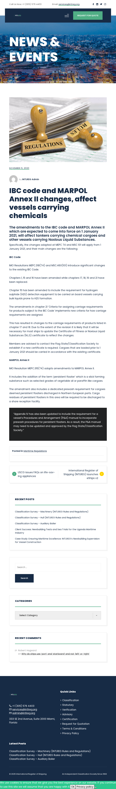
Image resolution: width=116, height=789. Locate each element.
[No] (95, 787)
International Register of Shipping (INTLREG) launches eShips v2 (81, 474)
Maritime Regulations (35, 451)
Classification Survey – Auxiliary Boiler (35, 523)
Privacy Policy (70, 733)
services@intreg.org (69, 4)
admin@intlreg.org (23, 713)
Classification (70, 700)
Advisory (67, 714)
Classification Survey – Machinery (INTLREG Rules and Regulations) (51, 511)
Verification (69, 709)
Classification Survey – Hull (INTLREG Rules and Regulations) (48, 517)
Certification (70, 719)
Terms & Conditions (74, 728)
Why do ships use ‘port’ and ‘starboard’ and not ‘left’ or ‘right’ (56, 653)
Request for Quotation (76, 724)
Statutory (68, 705)
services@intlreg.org (24, 709)
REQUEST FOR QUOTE (87, 15)
